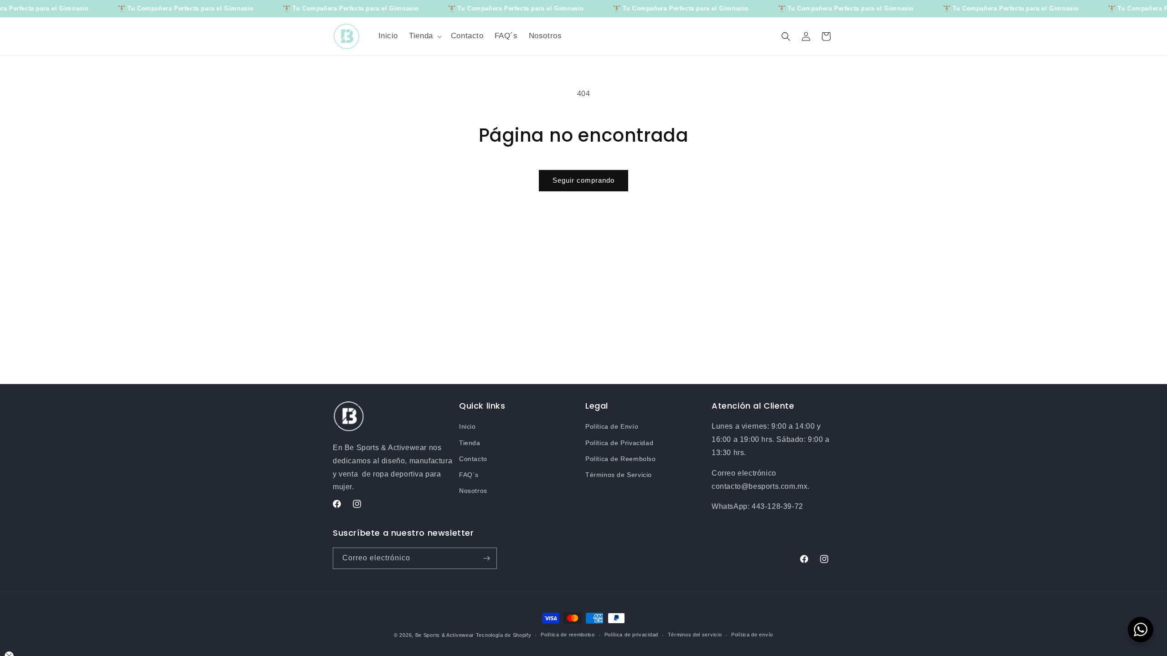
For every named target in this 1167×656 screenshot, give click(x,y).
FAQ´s (469, 474)
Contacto (473, 458)
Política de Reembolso (620, 458)
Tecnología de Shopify (504, 635)
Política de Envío (611, 426)
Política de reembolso (568, 634)
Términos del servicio (695, 634)
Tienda (469, 442)
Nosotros (473, 490)
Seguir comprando (583, 180)
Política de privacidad (631, 634)
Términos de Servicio (618, 474)
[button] (424, 36)
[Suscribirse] (486, 558)
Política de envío (752, 634)
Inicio (467, 426)
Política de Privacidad (619, 442)
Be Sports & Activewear (444, 635)
